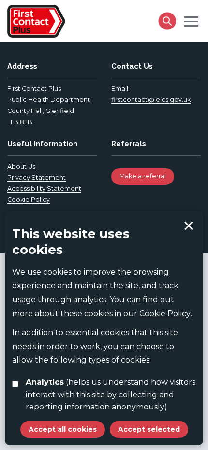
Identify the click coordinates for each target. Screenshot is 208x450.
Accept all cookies (63, 429)
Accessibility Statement (44, 188)
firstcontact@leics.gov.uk (151, 99)
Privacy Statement (36, 177)
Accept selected (188, 226)
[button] (191, 20)
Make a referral (142, 176)
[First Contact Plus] (36, 20)
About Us (21, 166)
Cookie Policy (28, 199)
